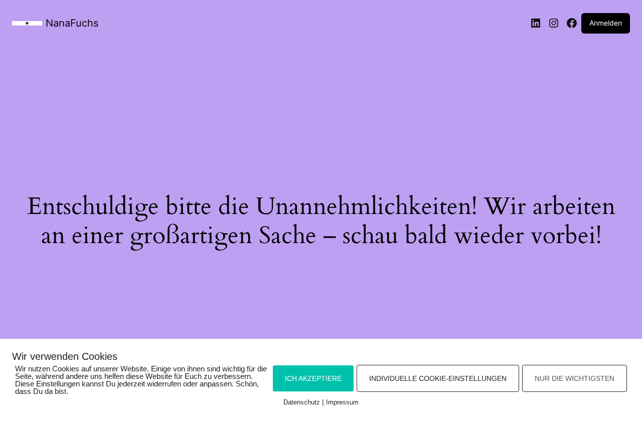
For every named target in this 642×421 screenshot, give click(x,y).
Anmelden (605, 23)
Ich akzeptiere (313, 378)
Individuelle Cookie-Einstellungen (438, 378)
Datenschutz (301, 402)
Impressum (342, 402)
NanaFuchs (72, 23)
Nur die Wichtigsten (574, 378)
